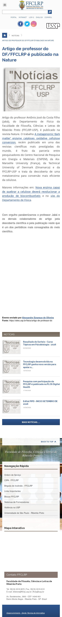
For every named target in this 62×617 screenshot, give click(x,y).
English (39, 17)
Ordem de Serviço (12, 474)
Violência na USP (12, 507)
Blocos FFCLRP (11, 496)
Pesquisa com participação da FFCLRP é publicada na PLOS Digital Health (41, 384)
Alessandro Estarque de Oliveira (38, 317)
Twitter (27, 23)
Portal (14, 17)
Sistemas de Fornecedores (16, 502)
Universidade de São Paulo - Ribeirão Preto (24, 512)
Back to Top (47, 442)
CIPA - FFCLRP (11, 480)
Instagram (33, 23)
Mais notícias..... (31, 422)
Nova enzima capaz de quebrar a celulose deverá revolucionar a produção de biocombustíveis (31, 192)
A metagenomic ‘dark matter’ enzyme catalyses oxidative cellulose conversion (31, 138)
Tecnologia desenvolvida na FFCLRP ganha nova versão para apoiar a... (39, 364)
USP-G (31, 17)
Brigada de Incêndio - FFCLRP (18, 485)
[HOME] (4, 35)
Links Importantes (12, 491)
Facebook (20, 23)
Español (48, 17)
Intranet (23, 17)
